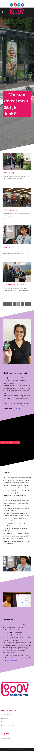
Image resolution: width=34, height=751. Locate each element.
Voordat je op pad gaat (11, 172)
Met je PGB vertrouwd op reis (14, 284)
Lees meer (18, 408)
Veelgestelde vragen (6, 715)
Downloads (4, 718)
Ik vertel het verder (10, 210)
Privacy (3, 722)
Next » (28, 304)
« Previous (7, 304)
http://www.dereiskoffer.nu (10, 660)
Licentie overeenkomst (7, 725)
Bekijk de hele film (10, 442)
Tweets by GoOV (6, 738)
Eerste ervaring (8, 247)
